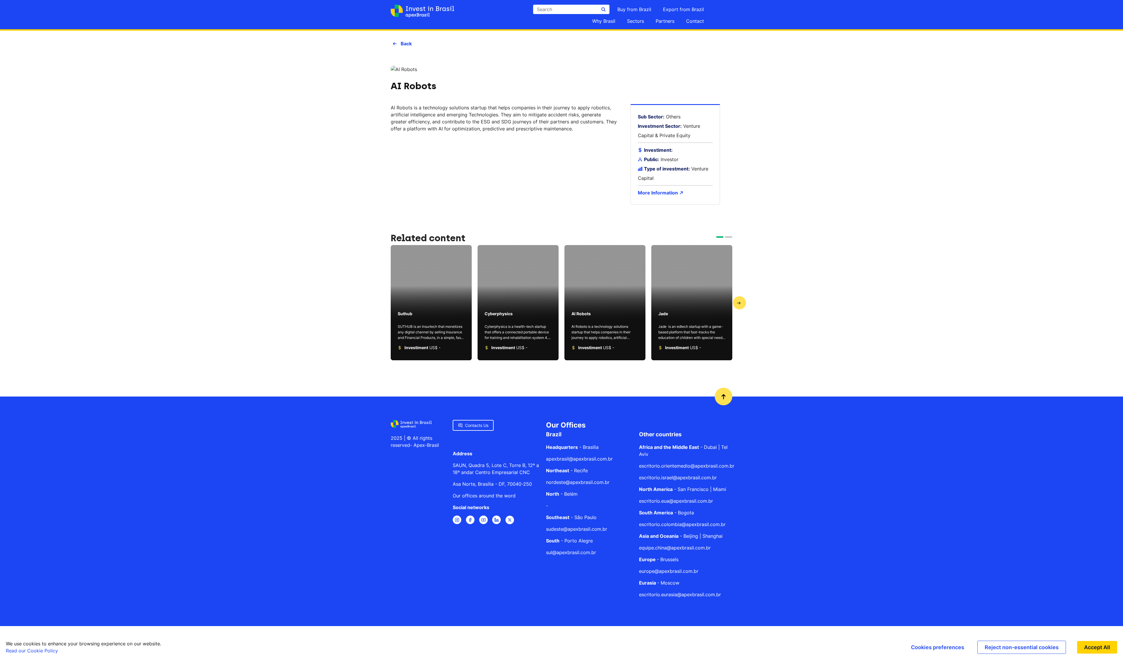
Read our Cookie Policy (32, 651)
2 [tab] (728, 239)
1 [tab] (719, 239)
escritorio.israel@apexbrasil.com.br (678, 477)
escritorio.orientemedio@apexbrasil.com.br (686, 466)
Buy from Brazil (634, 9)
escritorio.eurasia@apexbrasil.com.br (680, 594)
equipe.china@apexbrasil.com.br (675, 548)
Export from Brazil (683, 9)
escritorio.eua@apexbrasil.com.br (676, 501)
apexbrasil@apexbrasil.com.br (579, 459)
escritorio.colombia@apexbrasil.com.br (682, 524)
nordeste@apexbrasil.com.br (577, 482)
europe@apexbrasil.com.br (668, 571)
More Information (658, 193)
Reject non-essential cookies (1022, 647)
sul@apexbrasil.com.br (571, 552)
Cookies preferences (937, 647)
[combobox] (571, 9)
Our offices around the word (484, 496)
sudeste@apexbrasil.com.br (576, 529)
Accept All (1097, 647)
